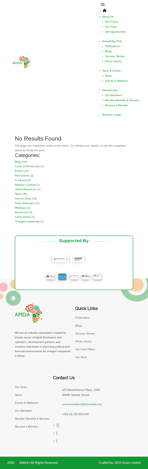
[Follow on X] (58, 425)
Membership (110, 90)
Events (19, 170)
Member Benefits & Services (122, 100)
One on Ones (23, 198)
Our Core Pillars (85, 349)
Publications (112, 46)
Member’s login (111, 114)
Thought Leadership (27, 221)
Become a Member (116, 105)
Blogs (108, 51)
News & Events (111, 70)
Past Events (22, 175)
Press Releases (24, 203)
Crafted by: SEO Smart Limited (120, 462)
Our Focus (111, 21)
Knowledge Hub (112, 41)
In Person (21, 180)
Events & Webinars (116, 80)
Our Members (113, 95)
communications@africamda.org (82, 404)
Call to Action (23, 216)
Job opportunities (115, 31)
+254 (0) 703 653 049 (75, 414)
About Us (108, 16)
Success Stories (114, 56)
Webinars (20, 207)
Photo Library (113, 61)
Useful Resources (25, 189)
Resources (21, 212)
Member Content (25, 184)
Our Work (81, 357)
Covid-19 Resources (27, 166)
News (108, 75)
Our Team (111, 26)
